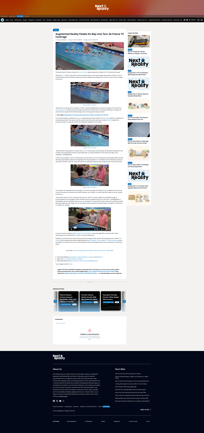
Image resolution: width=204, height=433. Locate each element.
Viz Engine (106, 118)
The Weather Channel (95, 240)
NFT (44, 20)
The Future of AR (84, 20)
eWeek (103, 421)
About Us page (63, 396)
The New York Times (81, 233)
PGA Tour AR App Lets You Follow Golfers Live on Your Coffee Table (93, 250)
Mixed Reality (131, 20)
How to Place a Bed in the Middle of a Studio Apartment (138, 165)
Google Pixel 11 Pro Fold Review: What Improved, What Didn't (138, 74)
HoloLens (49, 20)
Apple (7, 20)
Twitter (79, 257)
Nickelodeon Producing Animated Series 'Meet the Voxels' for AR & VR (86, 115)
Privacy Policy (68, 406)
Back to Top (145, 409)
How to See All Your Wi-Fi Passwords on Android (128, 373)
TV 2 (63, 75)
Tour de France (82, 72)
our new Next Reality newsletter (73, 259)
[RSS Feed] (63, 401)
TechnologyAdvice (71, 421)
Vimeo (71, 264)
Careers (103, 406)
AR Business (18, 20)
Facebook (73, 257)
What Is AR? (122, 20)
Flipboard (100, 257)
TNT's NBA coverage (111, 240)
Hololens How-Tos (167, 20)
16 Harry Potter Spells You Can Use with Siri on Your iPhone (131, 384)
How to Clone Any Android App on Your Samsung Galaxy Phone (132, 381)
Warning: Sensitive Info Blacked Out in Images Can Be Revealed (132, 401)
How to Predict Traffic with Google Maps (126, 386)
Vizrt (79, 118)
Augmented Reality (155, 20)
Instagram (85, 257)
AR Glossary (104, 20)
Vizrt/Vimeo (94, 105)
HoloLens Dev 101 (142, 20)
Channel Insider (133, 421)
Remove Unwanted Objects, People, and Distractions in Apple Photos (131, 377)
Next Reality (20, 16)
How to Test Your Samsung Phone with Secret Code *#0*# (130, 392)
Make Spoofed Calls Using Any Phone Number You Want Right (131, 398)
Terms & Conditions (58, 406)
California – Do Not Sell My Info (88, 406)
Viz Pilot (109, 120)
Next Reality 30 (95, 20)
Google (25, 20)
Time (91, 233)
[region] (90, 93)
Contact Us (76, 406)
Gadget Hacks (12, 16)
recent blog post (61, 110)
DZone (148, 421)
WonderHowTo (4, 16)
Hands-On (64, 20)
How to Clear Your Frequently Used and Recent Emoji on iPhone (132, 395)
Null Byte (27, 16)
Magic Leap (56, 20)
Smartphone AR (73, 20)
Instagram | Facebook (35, 20)
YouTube (91, 257)
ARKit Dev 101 (113, 20)
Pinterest (86, 261)
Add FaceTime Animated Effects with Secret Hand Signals (130, 389)
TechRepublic (88, 421)
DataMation (117, 421)
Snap (11, 20)
